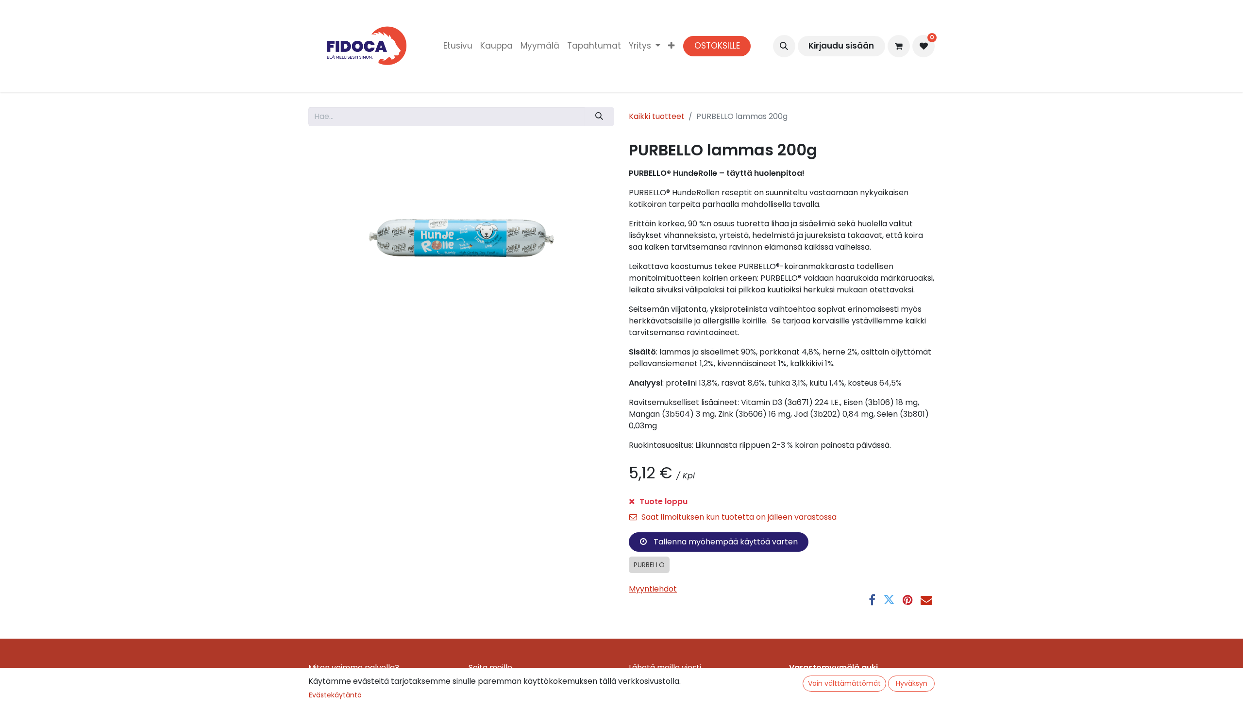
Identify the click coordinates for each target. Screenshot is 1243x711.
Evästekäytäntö (335, 695)
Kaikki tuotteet (657, 116)
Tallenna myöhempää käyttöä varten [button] (725, 541)
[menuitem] (457, 46)
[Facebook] (872, 600)
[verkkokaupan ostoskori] (899, 46)
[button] (784, 46)
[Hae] (599, 116)
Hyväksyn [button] (911, 683)
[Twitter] (889, 600)
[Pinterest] (908, 600)
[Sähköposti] (926, 600)
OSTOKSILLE (717, 45)
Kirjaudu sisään (841, 45)
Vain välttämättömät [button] (844, 683)
